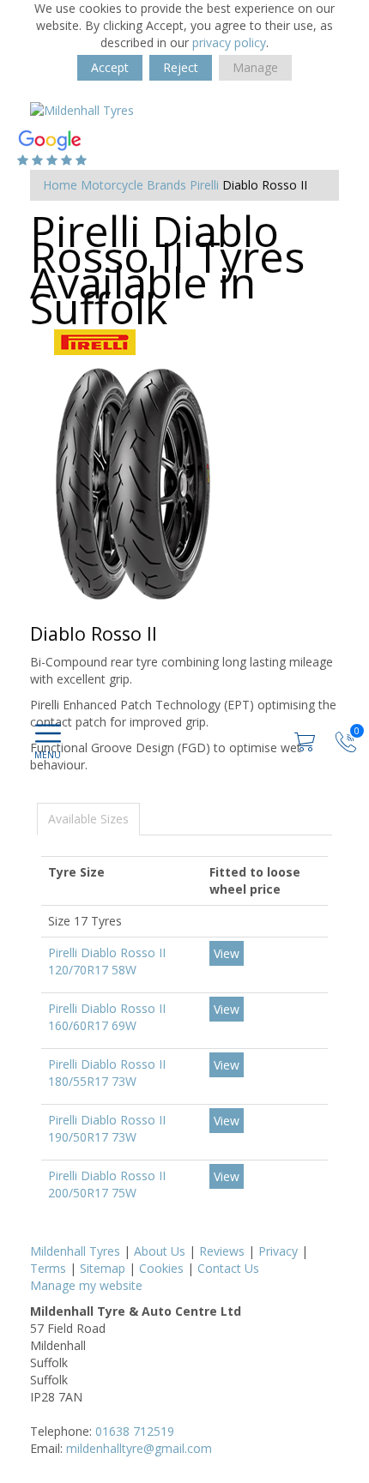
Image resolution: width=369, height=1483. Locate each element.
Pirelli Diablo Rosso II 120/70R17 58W (107, 961)
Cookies (161, 1268)
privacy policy (229, 42)
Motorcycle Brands (133, 185)
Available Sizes (88, 819)
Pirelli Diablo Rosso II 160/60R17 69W (107, 1017)
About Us (159, 1251)
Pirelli (204, 185)
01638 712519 (134, 1431)
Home (60, 185)
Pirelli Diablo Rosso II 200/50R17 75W (107, 1184)
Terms (48, 1268)
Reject (180, 67)
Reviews (222, 1251)
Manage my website (86, 1285)
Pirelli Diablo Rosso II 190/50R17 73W (107, 1128)
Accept (110, 67)
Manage (255, 67)
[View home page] (82, 109)
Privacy (278, 1251)
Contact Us (228, 1268)
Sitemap (102, 1268)
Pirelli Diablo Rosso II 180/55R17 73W (107, 1072)
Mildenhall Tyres (75, 1251)
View (226, 953)
